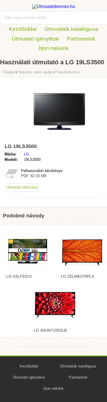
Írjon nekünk (54, 48)
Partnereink (81, 39)
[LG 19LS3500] (59, 138)
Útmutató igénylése (35, 39)
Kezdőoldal (23, 29)
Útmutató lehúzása (22, 187)
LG (26, 154)
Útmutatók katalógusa (71, 29)
